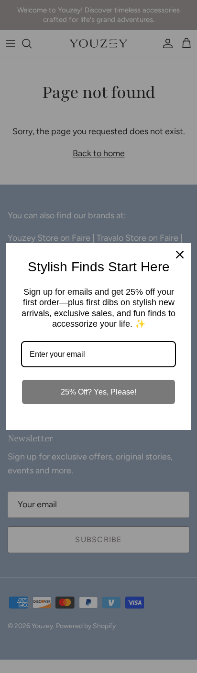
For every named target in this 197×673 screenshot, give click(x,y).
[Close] (179, 254)
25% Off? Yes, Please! (98, 392)
